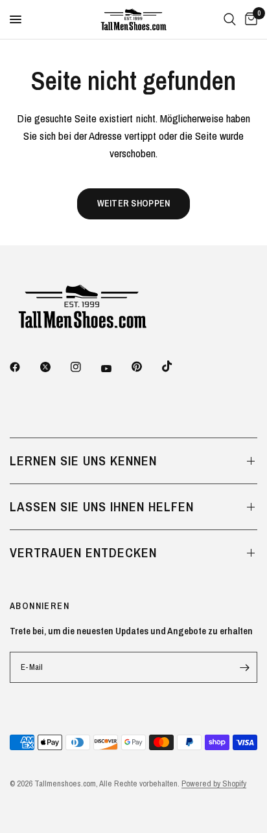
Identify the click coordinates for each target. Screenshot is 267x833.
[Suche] (229, 19)
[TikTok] (176, 366)
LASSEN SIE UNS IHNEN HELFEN (102, 506)
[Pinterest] (146, 366)
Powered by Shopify (213, 783)
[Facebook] (24, 367)
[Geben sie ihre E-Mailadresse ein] (244, 667)
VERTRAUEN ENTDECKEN (83, 552)
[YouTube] (115, 368)
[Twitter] (54, 367)
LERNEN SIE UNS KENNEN (83, 460)
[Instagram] (85, 367)
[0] (248, 19)
